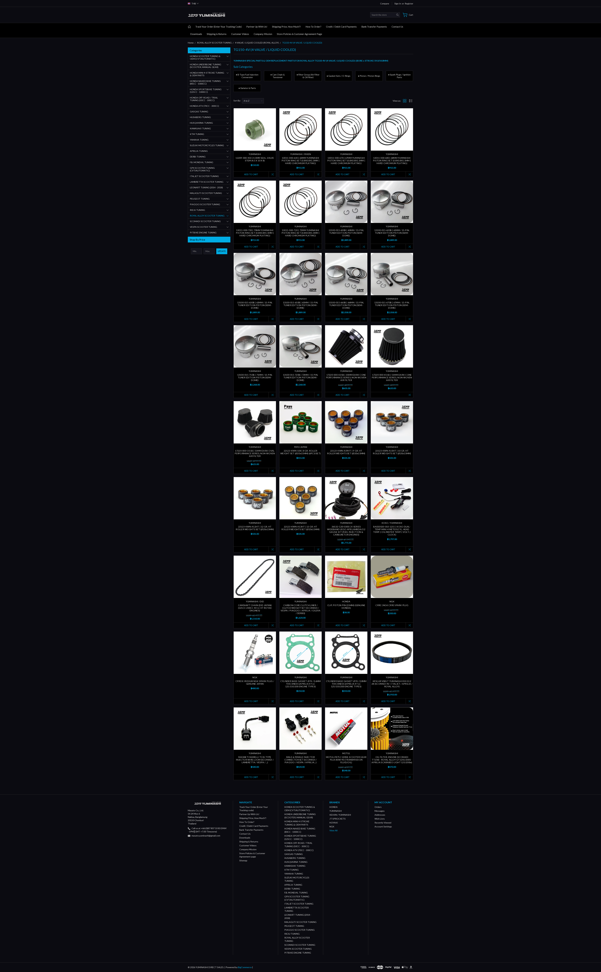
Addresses (380, 814)
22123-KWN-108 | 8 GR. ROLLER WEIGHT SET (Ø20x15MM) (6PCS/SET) (300, 452)
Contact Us (397, 26)
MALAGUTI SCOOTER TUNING (206, 193)
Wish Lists (380, 818)
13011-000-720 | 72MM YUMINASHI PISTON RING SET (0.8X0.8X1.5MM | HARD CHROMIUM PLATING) (300, 233)
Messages (380, 811)
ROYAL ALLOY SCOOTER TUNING (207, 215)
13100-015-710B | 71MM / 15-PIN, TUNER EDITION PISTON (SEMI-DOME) (254, 377)
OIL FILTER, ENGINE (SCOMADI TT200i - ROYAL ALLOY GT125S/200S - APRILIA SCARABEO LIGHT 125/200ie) (392, 760)
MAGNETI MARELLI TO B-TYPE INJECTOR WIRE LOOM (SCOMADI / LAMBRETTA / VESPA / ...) (255, 760)
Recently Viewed (383, 822)
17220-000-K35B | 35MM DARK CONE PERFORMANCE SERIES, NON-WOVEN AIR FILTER (346, 377)
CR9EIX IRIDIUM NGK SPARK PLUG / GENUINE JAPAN (255, 682)
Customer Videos (240, 34)
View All (333, 830)
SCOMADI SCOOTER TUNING (205, 221)
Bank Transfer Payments (374, 26)
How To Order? (313, 26)
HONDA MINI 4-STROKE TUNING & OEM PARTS (207, 74)
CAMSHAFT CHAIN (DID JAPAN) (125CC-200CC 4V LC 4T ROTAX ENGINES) (255, 608)
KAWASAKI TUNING (200, 128)
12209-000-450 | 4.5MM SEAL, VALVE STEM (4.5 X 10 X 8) (255, 159)
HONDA (333, 807)
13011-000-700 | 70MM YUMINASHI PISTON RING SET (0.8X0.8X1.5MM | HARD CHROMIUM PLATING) (255, 233)
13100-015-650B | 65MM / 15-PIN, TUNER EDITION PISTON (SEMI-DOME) (300, 305)
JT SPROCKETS (337, 818)
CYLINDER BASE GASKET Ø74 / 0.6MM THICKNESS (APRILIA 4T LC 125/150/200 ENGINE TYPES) (300, 684)
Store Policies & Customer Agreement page (299, 34)
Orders (378, 807)
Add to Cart (251, 174)
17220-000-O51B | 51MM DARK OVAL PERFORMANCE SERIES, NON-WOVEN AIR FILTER (255, 453)
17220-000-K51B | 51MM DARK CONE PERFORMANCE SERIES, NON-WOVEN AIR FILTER (392, 377)
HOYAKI (333, 822)
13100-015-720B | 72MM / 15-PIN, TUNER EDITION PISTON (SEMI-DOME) (300, 377)
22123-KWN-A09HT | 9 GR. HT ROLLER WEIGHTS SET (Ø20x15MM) (346, 452)
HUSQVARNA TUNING (201, 122)
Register (409, 3)
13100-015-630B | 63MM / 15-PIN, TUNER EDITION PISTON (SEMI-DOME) (254, 305)
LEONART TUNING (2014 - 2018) (206, 187)
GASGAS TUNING (199, 111)
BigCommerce (245, 967)
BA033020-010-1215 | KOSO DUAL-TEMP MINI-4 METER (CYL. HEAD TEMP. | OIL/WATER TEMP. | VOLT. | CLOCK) (392, 530)
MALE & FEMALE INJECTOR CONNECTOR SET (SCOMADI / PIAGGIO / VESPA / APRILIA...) (300, 760)
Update (222, 251)
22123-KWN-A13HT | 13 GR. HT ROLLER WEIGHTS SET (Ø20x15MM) (300, 528)
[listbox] (253, 100)
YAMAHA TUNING (199, 139)
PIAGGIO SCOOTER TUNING (205, 204)
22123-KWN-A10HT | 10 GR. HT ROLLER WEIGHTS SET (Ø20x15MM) (392, 452)
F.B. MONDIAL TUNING (201, 162)
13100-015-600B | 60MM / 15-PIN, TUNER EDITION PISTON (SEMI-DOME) (346, 233)
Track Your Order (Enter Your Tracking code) (218, 26)
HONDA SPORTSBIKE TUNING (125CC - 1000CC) (205, 90)
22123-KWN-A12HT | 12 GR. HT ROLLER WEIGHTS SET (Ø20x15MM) (255, 528)
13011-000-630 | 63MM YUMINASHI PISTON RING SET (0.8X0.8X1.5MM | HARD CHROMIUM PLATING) (300, 161)
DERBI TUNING (197, 156)
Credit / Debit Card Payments (341, 26)
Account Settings (383, 826)
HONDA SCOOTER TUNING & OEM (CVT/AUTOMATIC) (205, 57)
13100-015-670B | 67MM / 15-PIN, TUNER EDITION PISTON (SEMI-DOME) (392, 305)
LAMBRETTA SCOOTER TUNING (206, 181)
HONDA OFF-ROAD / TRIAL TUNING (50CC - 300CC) (204, 99)
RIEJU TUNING (197, 210)
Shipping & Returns (216, 34)
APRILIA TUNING (199, 151)
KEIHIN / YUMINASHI (340, 814)
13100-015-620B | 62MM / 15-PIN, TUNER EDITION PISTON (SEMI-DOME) (392, 233)
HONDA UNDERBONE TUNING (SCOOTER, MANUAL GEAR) (205, 65)
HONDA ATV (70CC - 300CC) (204, 106)
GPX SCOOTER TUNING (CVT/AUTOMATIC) (202, 169)
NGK (331, 826)
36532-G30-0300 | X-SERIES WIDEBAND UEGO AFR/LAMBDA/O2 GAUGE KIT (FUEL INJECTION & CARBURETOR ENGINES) (346, 530)
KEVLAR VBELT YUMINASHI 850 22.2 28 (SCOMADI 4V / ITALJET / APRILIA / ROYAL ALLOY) (392, 684)
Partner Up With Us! (256, 26)
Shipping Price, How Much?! (286, 26)
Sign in (397, 3)
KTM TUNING (197, 134)
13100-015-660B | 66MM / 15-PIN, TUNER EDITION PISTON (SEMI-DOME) (346, 305)
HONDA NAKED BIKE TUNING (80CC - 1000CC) (205, 82)
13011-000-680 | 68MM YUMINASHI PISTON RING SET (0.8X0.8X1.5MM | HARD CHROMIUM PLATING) (392, 161)
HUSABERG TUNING (200, 117)
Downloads (196, 34)
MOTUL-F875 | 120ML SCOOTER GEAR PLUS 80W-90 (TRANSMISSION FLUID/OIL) (346, 760)
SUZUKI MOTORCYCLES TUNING (207, 145)
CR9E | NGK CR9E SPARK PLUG (391, 605)
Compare (384, 3)
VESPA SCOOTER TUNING (203, 227)
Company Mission (263, 34)
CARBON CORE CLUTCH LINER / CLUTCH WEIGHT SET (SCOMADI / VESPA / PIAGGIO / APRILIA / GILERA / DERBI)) (300, 609)
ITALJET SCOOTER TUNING (204, 176)
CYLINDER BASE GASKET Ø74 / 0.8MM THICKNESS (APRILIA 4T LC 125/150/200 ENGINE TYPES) (346, 684)
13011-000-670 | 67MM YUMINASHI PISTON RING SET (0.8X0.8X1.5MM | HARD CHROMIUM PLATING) (346, 161)
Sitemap (243, 860)
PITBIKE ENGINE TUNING (203, 232)
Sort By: (237, 100)
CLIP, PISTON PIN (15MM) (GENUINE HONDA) (346, 606)
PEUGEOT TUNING (200, 198)
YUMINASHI (335, 811)
